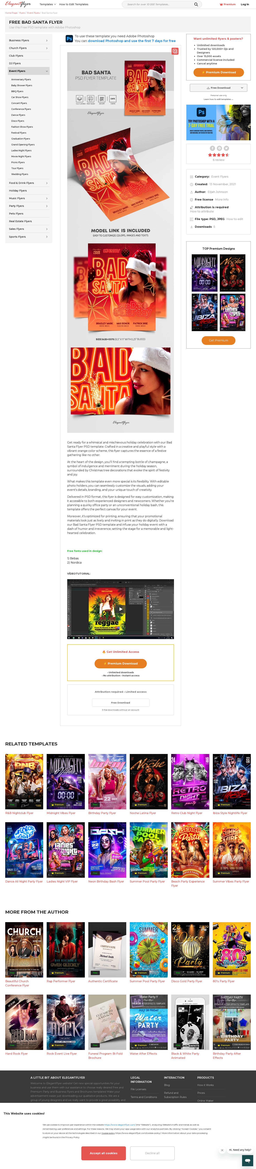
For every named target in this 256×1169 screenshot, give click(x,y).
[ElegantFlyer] (18, 4)
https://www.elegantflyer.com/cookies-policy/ (138, 1133)
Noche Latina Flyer (143, 813)
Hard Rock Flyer (16, 1053)
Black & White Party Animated (185, 1055)
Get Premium (218, 340)
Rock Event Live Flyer (62, 1053)
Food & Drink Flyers (21, 183)
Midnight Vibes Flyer (61, 813)
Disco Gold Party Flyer (186, 981)
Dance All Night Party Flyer (24, 881)
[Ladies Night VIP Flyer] (233, 312)
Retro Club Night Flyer (186, 813)
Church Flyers (18, 48)
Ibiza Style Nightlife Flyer (230, 813)
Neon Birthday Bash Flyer (106, 881)
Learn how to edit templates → (218, 99)
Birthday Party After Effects (227, 1055)
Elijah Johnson (218, 192)
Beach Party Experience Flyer (188, 883)
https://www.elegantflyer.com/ (119, 1124)
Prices (201, 1092)
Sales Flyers (16, 228)
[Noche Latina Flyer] (233, 273)
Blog (167, 1085)
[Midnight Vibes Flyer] (205, 273)
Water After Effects (143, 1053)
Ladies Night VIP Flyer (62, 881)
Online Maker (205, 1100)
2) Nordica (74, 562)
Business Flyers (19, 40)
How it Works (205, 1085)
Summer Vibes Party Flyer (231, 881)
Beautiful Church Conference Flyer (17, 983)
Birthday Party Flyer (102, 813)
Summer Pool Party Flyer (147, 881)
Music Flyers (17, 198)
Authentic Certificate (103, 981)
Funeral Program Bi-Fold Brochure (105, 1055)
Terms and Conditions (144, 1097)
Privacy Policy (72, 1137)
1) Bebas (73, 558)
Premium (230, 4)
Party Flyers (16, 206)
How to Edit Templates (73, 4)
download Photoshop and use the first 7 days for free (132, 41)
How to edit (234, 219)
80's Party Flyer (224, 981)
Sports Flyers (17, 236)
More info (222, 199)
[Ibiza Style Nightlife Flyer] (205, 312)
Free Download (120, 702)
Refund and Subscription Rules (175, 1095)
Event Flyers (17, 71)
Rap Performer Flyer (61, 981)
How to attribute (202, 211)
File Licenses (138, 1089)
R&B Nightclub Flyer (19, 813)
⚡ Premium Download (120, 663)
